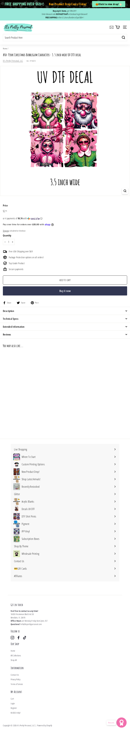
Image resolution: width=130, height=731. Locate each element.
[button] (65, 218)
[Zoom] (125, 191)
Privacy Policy (15, 679)
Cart (12, 698)
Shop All (14, 660)
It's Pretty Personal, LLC (13, 60)
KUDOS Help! (16, 712)
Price (5, 205)
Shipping (6, 230)
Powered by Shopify (44, 725)
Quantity (7, 235)
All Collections (16, 655)
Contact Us (15, 674)
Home (5, 48)
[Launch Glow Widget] (121, 722)
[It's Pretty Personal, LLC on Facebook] (18, 637)
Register (14, 707)
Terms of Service (17, 684)
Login (13, 703)
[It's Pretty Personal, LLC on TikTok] (24, 637)
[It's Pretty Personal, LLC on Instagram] (12, 637)
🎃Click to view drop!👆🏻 (108, 4)
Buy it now (65, 291)
